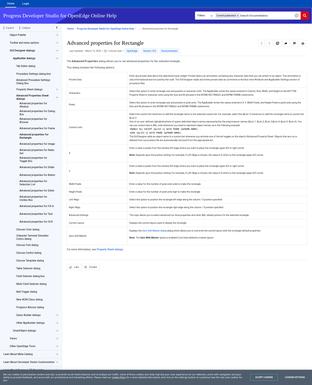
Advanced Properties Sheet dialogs (32, 97)
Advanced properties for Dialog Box (37, 113)
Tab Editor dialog (25, 66)
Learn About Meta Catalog (18, 354)
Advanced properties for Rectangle (34, 136)
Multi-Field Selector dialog (31, 283)
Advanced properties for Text (36, 213)
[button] (237, 15)
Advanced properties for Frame (37, 128)
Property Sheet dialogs (29, 89)
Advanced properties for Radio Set (37, 151)
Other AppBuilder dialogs (30, 322)
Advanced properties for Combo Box (33, 198)
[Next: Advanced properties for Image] (269, 43)
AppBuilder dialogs (24, 58)
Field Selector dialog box (30, 276)
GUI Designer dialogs (22, 50)
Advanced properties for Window (33, 105)
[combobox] (253, 16)
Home (10, 3)
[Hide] (56, 27)
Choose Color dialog (27, 229)
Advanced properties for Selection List (33, 183)
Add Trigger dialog (26, 291)
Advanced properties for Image (37, 143)
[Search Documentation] (305, 16)
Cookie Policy (119, 377)
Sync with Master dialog (154, 230)
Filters (201, 15)
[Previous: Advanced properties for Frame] (262, 43)
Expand (10, 28)
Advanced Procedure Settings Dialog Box (33, 81)
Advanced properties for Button (37, 175)
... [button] (138, 28)
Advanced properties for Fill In (37, 206)
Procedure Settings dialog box (33, 73)
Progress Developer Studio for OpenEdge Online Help (105, 28)
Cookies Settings (295, 377)
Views (13, 338)
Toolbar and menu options (24, 42)
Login (25, 3)
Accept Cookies (264, 377)
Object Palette (18, 34)
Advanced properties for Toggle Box (33, 159)
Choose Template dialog (30, 260)
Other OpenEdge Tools (22, 346)
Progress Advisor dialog (30, 307)
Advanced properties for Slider (37, 167)
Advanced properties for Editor (37, 190)
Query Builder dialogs (28, 315)
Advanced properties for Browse (33, 120)
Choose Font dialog (27, 245)
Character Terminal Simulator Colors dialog (32, 237)
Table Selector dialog (28, 268)
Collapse (26, 28)
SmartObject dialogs (24, 330)
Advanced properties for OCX (36, 221)
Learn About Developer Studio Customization (28, 362)
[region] (156, 377)
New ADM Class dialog (29, 299)
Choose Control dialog (28, 252)
